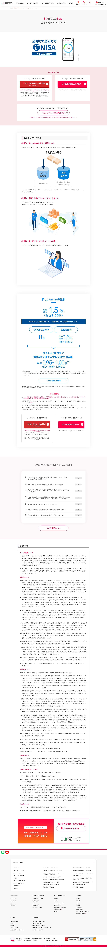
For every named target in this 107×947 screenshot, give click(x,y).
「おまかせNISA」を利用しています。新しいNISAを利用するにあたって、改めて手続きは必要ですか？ (52, 478)
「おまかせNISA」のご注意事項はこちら (53, 113)
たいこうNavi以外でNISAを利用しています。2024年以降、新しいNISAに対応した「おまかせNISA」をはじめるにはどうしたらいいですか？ (52, 498)
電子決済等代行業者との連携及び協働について (82, 882)
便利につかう (13, 905)
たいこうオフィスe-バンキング (38, 925)
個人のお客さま (20, 3)
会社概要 (56, 898)
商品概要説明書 (17, 885)
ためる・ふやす (22, 7)
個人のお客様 (16, 7)
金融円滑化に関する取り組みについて (51, 868)
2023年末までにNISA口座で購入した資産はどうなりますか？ (52, 484)
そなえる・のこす (14, 901)
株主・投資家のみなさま (48, 3)
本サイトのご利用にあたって (78, 887)
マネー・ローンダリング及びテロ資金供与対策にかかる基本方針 (83, 878)
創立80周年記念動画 (80, 913)
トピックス (78, 903)
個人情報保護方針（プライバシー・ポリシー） (52, 882)
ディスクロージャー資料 (59, 903)
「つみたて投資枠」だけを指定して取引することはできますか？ (52, 509)
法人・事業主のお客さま (33, 3)
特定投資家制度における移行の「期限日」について (83, 873)
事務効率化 (34, 903)
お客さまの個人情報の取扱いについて (51, 884)
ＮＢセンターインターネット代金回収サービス (41, 927)
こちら (31, 402)
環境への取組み (79, 909)
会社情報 (78, 898)
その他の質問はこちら (53, 528)
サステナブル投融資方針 (19, 875)
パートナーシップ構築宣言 (19, 883)
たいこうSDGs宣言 (17, 873)
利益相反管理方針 (76, 875)
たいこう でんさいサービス (37, 930)
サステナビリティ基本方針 (19, 870)
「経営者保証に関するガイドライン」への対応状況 (53, 870)
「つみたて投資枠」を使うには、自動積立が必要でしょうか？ (52, 515)
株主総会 (56, 911)
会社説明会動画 (57, 909)
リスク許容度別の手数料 (53, 381)
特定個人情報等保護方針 (48, 887)
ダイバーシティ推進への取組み (82, 911)
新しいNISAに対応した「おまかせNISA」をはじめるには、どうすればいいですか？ (52, 490)
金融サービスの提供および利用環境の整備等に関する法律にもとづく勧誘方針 (53, 873)
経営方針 (78, 901)
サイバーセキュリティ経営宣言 (79, 884)
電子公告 (56, 901)
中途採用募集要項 (14, 927)
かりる (12, 903)
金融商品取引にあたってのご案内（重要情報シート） (53, 879)
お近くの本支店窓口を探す (71, 828)
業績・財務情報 (57, 905)
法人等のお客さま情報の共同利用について (81, 868)
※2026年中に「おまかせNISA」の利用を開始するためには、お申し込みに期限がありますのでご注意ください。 (53, 117)
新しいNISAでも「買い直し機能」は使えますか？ (52, 504)
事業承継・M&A (35, 905)
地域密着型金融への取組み (60, 907)
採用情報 (70, 3)
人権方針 (16, 878)
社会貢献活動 (79, 907)
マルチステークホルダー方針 (20, 880)
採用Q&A (13, 925)
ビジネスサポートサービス (37, 898)
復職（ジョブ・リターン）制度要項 (17, 930)
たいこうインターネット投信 (37, 923)
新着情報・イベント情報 (37, 907)
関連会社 (78, 905)
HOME (12, 7)
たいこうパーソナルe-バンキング (39, 921)
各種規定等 (16, 888)
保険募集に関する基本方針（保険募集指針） (82, 870)
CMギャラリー (16, 868)
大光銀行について (61, 3)
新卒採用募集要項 (14, 921)
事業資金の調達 (35, 901)
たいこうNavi (28, 7)
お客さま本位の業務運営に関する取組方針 (52, 877)
